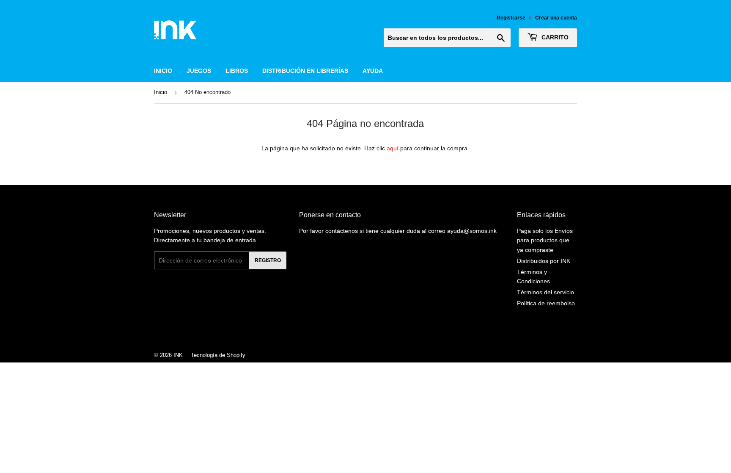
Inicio (163, 70)
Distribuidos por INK (543, 260)
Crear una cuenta (556, 18)
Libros (236, 70)
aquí (392, 148)
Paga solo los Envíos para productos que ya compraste (545, 240)
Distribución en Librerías (305, 70)
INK (178, 355)
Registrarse (511, 18)
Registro (268, 260)
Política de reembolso (546, 303)
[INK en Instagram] (363, 332)
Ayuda (373, 70)
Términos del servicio (545, 292)
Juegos (199, 70)
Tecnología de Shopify (218, 355)
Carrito (554, 37)
